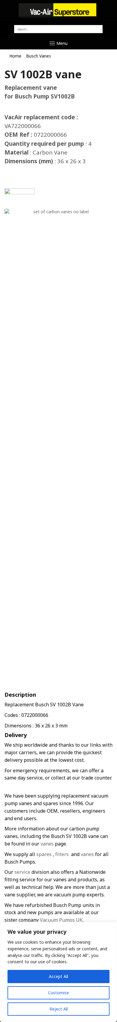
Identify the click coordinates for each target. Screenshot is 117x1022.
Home (15, 56)
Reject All (59, 1009)
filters (62, 854)
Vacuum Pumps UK (61, 920)
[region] (58, 972)
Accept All (58, 976)
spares (44, 854)
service (21, 872)
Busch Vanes (38, 56)
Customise (58, 992)
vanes (47, 843)
